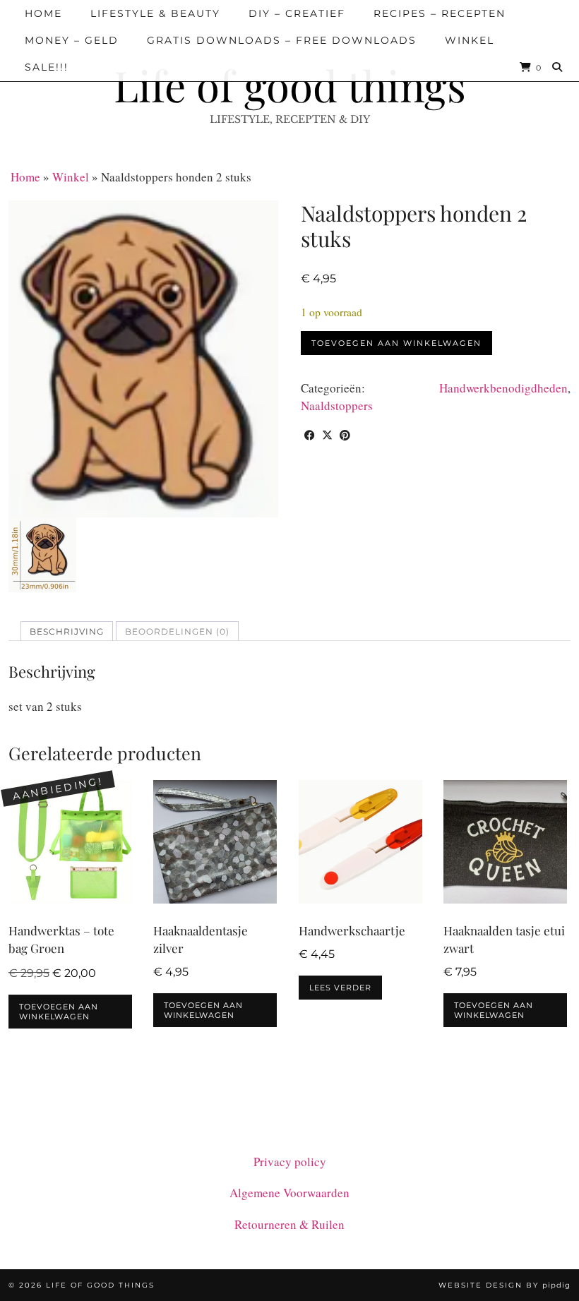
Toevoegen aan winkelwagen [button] (58, 1011)
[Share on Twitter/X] (327, 435)
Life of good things (290, 84)
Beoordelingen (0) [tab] (177, 631)
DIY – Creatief (297, 13)
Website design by (504, 1285)
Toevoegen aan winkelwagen (396, 343)
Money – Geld (72, 40)
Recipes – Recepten (440, 13)
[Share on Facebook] (309, 435)
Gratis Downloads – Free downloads (282, 40)
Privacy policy (289, 1161)
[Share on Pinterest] (345, 435)
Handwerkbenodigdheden (503, 388)
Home (43, 13)
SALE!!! (46, 67)
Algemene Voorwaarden (289, 1193)
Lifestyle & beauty (155, 13)
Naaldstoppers (337, 405)
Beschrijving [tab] (67, 631)
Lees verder (340, 988)
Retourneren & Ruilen (289, 1224)
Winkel (469, 40)
